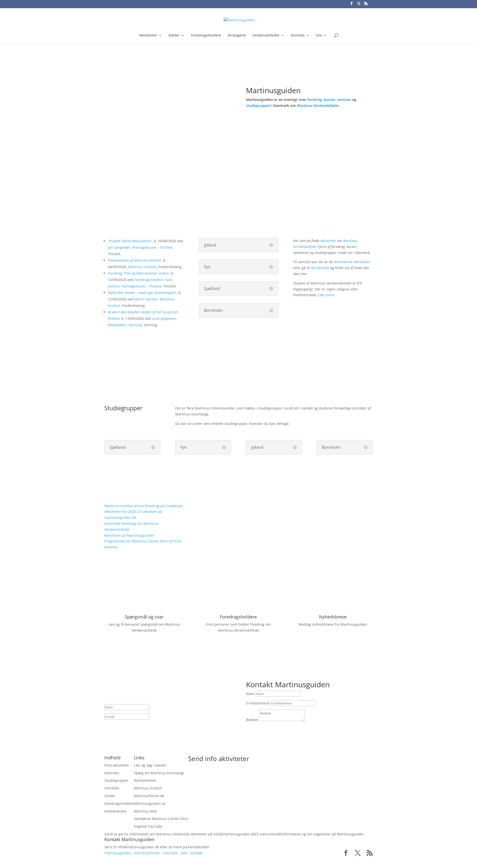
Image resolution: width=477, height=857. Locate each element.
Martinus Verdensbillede (318, 105)
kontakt (197, 853)
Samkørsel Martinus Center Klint (161, 818)
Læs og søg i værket (150, 765)
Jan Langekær (119, 247)
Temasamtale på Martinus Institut (134, 260)
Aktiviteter (148, 36)
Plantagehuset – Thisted (152, 247)
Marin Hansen (146, 299)
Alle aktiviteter (144, 345)
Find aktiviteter (268, 122)
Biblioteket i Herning (125, 325)
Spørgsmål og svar (144, 617)
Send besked (266, 729)
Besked (252, 719)
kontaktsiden (198, 847)
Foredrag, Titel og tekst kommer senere (138, 273)
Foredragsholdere (206, 36)
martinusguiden (117, 853)
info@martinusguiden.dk (234, 834)
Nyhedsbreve (333, 617)
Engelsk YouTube (148, 826)
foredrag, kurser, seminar (329, 99)
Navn (250, 693)
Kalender (111, 773)
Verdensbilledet (266, 36)
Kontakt (298, 36)
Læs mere (326, 294)
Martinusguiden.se (149, 803)
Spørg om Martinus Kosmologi (159, 773)
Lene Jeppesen (164, 318)
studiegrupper (258, 105)
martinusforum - (148, 853)
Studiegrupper (116, 780)
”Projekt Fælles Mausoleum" (130, 241)
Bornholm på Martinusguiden (129, 535)
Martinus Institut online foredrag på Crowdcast (143, 505)
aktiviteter (328, 240)
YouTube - (172, 853)
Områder (111, 788)
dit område (320, 267)
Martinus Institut (142, 266)
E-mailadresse (258, 703)
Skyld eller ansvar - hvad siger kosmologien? (142, 292)
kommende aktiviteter (352, 261)
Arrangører (237, 36)
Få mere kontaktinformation (278, 834)
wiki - (186, 853)
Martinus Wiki (145, 811)
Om (319, 36)
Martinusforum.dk (149, 795)
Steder (174, 36)
